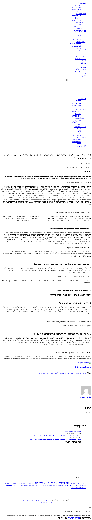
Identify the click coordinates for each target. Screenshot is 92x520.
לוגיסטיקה (25, 483)
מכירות (12, 483)
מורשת (63, 373)
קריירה (18, 486)
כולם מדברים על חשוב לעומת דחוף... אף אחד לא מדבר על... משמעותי (55, 435)
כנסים (29, 483)
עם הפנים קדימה (80, 31)
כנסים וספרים (76, 46)
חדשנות (78, 35)
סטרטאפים (43, 486)
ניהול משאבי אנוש (61, 486)
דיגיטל (56, 483)
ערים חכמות (35, 485)
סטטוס (83, 54)
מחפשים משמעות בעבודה (72, 431)
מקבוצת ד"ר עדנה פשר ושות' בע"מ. (35, 500)
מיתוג (16, 483)
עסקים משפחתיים (45, 373)
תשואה (73, 488)
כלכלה (33, 483)
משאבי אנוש (76, 9)
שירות (79, 29)
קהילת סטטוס (81, 42)
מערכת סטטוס (85, 397)
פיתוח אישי (24, 485)
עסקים (54, 373)
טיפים (79, 48)
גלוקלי (79, 33)
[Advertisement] (68, 458)
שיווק (14, 486)
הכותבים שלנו (81, 56)
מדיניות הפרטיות (74, 518)
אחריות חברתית (75, 24)
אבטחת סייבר (83, 483)
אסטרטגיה (82, 3)
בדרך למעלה (76, 27)
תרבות (7, 485)
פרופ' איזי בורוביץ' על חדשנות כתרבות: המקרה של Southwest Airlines (55, 440)
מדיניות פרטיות (46, 502)
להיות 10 (78, 18)
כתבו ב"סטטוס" (80, 59)
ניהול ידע (78, 5)
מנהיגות (7, 483)
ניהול (59, 373)
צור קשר (83, 63)
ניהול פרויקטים (51, 486)
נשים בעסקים (76, 20)
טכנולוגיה (39, 483)
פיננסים (78, 12)
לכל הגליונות (81, 50)
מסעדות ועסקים (75, 44)
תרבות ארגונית (80, 22)
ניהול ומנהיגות (81, 14)
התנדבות (70, 373)
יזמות (79, 37)
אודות (84, 61)
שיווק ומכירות (76, 7)
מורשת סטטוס (76, 39)
